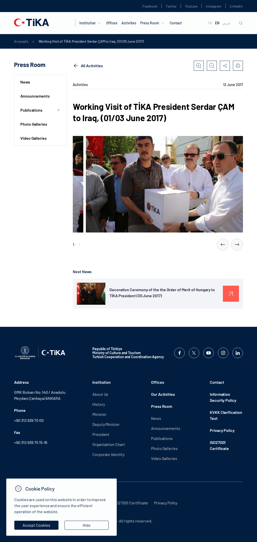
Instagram (213, 6)
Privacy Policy (222, 430)
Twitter (171, 6)
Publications (162, 438)
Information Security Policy (223, 397)
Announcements (35, 96)
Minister (99, 414)
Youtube (191, 6)
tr (210, 23)
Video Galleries (33, 138)
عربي (226, 23)
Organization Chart (108, 444)
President (100, 434)
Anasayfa (21, 41)
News (25, 82)
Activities (128, 23)
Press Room (149, 23)
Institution (87, 23)
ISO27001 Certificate (219, 445)
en (217, 23)
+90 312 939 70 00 (29, 420)
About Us (100, 394)
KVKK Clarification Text (226, 415)
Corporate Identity (108, 454)
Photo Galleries (33, 124)
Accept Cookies (36, 525)
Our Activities (163, 394)
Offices (111, 23)
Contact (176, 23)
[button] (223, 245)
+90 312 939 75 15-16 (30, 442)
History (98, 404)
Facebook (150, 6)
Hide (87, 525)
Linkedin (236, 6)
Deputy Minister (106, 424)
